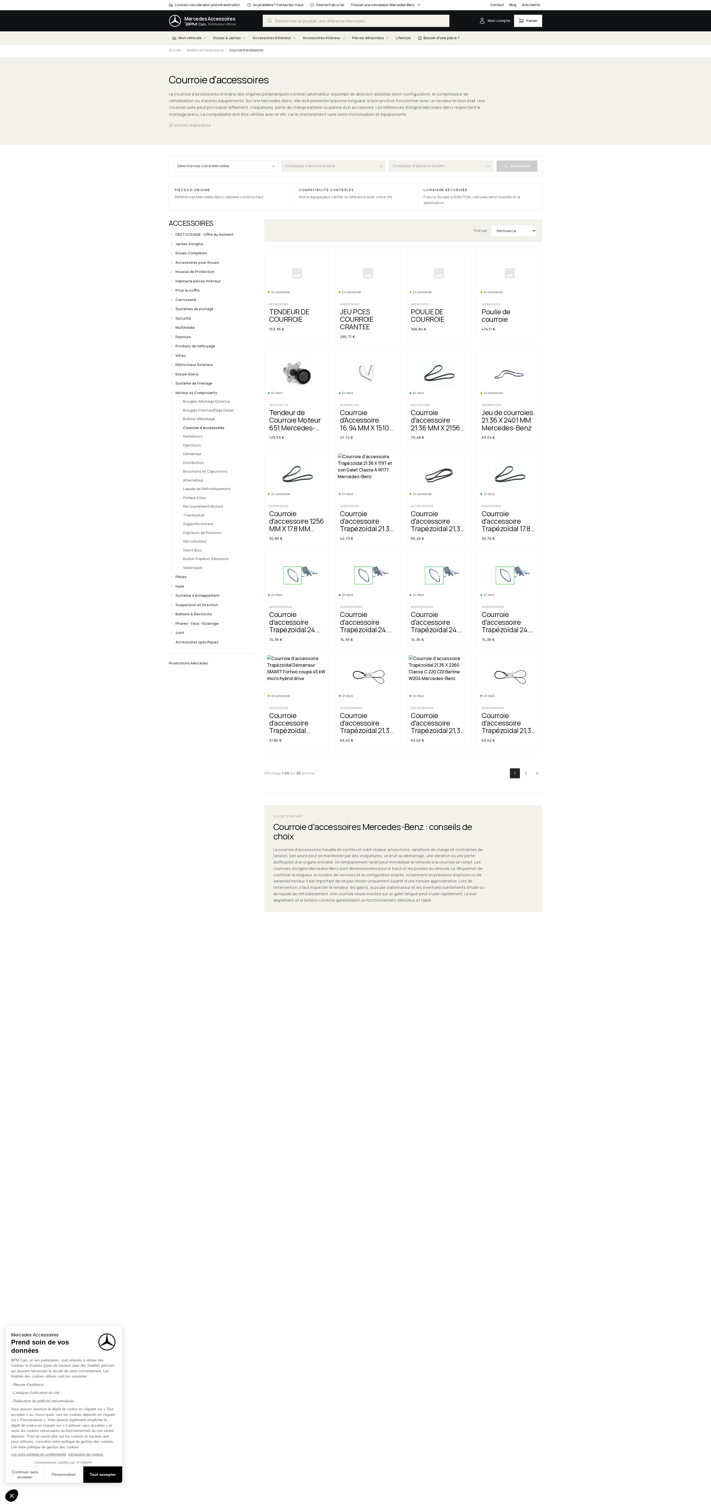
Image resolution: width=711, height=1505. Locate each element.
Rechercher (520, 165)
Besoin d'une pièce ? (442, 37)
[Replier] (171, 392)
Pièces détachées (368, 37)
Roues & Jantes (227, 37)
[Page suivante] (537, 773)
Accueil (175, 50)
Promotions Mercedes (188, 663)
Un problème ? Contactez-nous (278, 4)
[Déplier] (171, 234)
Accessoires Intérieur (322, 37)
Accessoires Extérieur (271, 37)
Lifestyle (403, 37)
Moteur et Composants (205, 50)
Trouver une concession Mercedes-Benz (383, 4)
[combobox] (356, 21)
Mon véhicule (190, 37)
